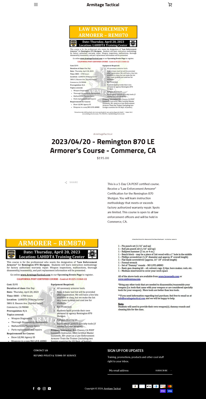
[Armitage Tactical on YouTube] (49, 388)
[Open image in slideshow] (103, 70)
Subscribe (162, 370)
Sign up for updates (125, 351)
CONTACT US (41, 350)
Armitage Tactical (103, 4)
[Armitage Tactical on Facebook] (33, 388)
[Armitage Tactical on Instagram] (44, 388)
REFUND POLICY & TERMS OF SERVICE (55, 355)
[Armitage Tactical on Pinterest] (38, 388)
